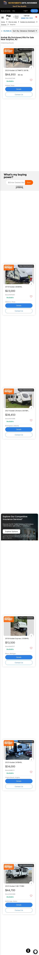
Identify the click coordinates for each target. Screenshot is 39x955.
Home (3, 22)
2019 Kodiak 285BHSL (13, 287)
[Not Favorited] (31, 80)
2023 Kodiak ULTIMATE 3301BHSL (17, 70)
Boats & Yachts (5, 11)
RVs (14, 11)
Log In (26, 11)
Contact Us (19, 94)
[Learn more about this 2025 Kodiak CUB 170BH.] (19, 873)
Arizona (3, 24)
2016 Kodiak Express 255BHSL (17, 638)
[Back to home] (8, 17)
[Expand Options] (31, 67)
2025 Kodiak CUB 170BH (14, 886)
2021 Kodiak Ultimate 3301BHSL (17, 411)
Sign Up (34, 11)
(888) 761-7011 (27, 18)
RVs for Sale (13, 22)
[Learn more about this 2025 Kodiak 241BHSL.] (19, 750)
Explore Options (11, 531)
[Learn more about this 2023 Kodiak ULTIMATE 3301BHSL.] (19, 58)
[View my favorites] (36, 17)
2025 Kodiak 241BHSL (13, 762)
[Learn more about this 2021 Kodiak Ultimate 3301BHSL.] (19, 398)
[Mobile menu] (2, 17)
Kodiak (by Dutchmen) (27, 22)
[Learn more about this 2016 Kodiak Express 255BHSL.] (19, 626)
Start (29, 182)
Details (18, 89)
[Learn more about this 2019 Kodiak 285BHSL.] (19, 274)
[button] (28, 951)
